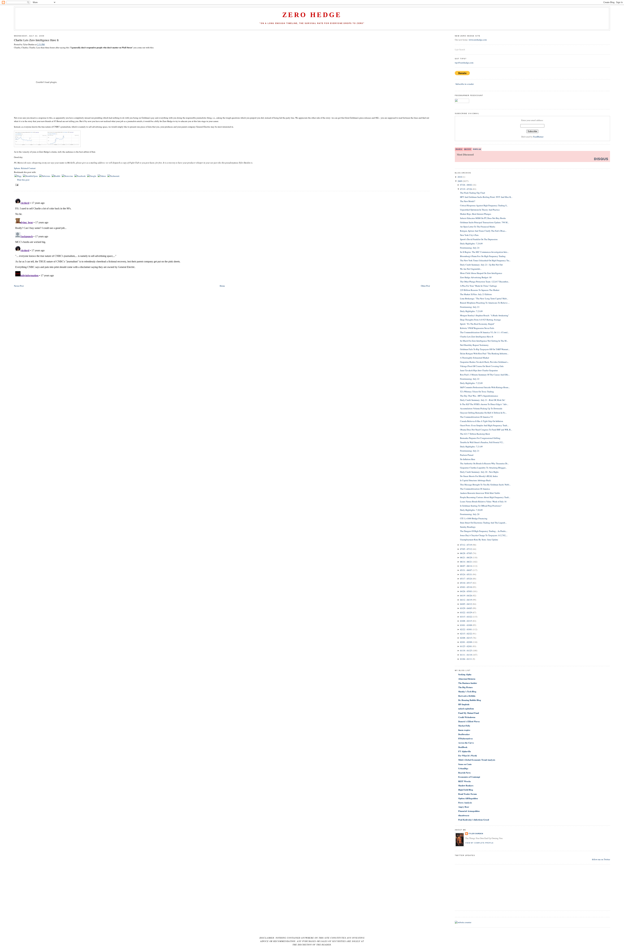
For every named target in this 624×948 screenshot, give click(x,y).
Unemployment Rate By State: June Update (479, 539)
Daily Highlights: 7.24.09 (471, 243)
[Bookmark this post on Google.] (92, 176)
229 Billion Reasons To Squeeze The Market (479, 290)
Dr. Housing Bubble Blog (469, 700)
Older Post (425, 285)
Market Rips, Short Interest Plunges (475, 213)
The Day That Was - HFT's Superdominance (479, 395)
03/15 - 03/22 (466, 616)
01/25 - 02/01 (466, 646)
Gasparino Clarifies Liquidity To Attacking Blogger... (483, 467)
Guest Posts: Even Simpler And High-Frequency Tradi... (484, 425)
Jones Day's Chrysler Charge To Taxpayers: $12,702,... (483, 535)
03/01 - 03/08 (466, 625)
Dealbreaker (464, 734)
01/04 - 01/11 (466, 658)
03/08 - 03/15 (466, 620)
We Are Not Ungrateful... (470, 268)
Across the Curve (466, 742)
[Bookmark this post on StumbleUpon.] (30, 176)
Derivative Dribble (466, 695)
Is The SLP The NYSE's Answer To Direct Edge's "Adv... (484, 404)
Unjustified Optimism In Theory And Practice (480, 209)
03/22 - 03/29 (466, 612)
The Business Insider (467, 682)
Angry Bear (463, 806)
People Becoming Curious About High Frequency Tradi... (485, 497)
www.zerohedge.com (478, 39)
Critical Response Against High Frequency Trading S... (484, 205)
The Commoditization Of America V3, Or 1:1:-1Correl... (484, 332)
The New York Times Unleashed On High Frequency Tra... (485, 260)
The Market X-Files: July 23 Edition (476, 294)
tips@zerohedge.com (464, 62)
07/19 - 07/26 (466, 189)
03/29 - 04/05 (466, 608)
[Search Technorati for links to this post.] (113, 176)
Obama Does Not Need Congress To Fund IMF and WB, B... (486, 429)
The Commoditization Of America (475, 488)
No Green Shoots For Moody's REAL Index (479, 476)
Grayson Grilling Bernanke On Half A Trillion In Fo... (483, 412)
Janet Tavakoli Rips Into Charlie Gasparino (479, 370)
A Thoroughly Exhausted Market (474, 357)
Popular (477, 149)
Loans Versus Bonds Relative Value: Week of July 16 (483, 501)
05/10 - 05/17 (466, 582)
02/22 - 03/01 (466, 629)
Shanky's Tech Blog (467, 691)
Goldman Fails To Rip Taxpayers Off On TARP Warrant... (485, 349)
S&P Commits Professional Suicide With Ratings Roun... (485, 387)
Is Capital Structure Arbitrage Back (475, 480)
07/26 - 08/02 (466, 184)
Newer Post (19, 285)
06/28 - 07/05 (466, 553)
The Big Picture (465, 687)
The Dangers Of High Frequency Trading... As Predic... (483, 531)
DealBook (462, 747)
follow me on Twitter (601, 859)
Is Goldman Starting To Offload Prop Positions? (480, 505)
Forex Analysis (465, 802)
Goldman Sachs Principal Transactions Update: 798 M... (484, 222)
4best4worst (463, 815)
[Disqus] (222, 238)
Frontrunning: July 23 (469, 306)
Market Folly (464, 725)
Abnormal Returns (466, 678)
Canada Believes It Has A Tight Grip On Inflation (481, 421)
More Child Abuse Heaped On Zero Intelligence (481, 273)
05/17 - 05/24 (466, 578)
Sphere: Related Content (25, 168)
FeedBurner (538, 136)
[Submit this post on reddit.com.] (56, 176)
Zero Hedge (312, 15)
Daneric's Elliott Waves (469, 721)
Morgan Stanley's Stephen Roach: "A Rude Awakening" (484, 315)
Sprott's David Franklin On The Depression (479, 239)
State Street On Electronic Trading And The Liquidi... (483, 522)
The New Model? (467, 201)
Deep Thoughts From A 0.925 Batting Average (480, 319)
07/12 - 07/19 (466, 544)
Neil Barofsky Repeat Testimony (474, 345)
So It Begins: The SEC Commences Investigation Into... (484, 252)
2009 (460, 181)
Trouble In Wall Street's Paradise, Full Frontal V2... (482, 442)
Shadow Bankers (465, 785)
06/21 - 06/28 (466, 557)
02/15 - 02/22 (466, 633)
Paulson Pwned (466, 455)
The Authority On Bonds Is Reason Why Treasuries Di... (484, 463)
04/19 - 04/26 (466, 595)
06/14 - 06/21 (466, 561)
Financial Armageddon (469, 811)
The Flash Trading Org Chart (472, 192)
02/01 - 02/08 (466, 642)
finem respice (464, 729)
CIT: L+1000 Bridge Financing (473, 518)
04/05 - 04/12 (466, 604)
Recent (467, 149)
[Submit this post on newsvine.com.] (67, 176)
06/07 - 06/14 (466, 565)
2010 (460, 176)
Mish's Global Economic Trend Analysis (476, 759)
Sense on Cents (465, 764)
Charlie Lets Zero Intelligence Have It (36, 40)
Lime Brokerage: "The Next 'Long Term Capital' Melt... (484, 298)
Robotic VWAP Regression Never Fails (477, 328)
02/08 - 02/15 (466, 637)
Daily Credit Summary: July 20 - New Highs (479, 471)
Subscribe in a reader (464, 83)
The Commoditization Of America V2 (476, 416)
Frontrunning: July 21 (469, 450)
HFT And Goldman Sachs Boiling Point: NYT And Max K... (486, 197)
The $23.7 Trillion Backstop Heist (475, 433)
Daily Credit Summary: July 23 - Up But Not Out (481, 264)
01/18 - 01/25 (466, 650)
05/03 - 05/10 (466, 587)
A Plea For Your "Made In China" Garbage (478, 285)
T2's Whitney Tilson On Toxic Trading (477, 391)
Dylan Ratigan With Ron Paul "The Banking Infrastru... (484, 353)
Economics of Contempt (469, 776)
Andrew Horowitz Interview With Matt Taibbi (480, 493)
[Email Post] (16, 185)
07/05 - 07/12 (466, 549)
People (459, 149)
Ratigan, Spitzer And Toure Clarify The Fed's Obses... (483, 230)
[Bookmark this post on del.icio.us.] (45, 176)
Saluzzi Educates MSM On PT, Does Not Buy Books (483, 218)
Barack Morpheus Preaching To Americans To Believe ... (484, 302)
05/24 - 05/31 (466, 574)
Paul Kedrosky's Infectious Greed (473, 819)
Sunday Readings (467, 526)
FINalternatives (465, 738)
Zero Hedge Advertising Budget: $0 (476, 277)
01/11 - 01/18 (466, 654)
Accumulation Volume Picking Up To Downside (481, 408)
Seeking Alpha (464, 674)
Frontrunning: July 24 (469, 247)
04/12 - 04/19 (466, 599)
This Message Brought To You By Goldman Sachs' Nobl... (485, 484)
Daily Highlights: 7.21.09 (471, 446)
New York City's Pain (469, 235)
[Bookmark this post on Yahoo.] (102, 176)
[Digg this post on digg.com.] (18, 176)
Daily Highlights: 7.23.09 (471, 311)
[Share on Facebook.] (80, 176)
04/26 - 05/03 (466, 591)
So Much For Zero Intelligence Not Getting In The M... (484, 340)
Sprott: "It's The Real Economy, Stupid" (477, 323)
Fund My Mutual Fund (468, 712)
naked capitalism (466, 708)
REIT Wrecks (464, 781)
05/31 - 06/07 (466, 570)
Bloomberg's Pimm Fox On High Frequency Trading (483, 256)
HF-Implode (463, 704)
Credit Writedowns (466, 717)
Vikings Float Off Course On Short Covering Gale (482, 366)
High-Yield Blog (465, 789)
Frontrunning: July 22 (469, 378)
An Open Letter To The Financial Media (477, 226)
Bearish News (464, 772)
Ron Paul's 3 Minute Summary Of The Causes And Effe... (485, 374)
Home (222, 285)
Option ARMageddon (468, 798)
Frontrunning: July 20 (469, 514)
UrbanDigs (463, 768)
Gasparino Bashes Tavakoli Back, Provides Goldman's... (484, 361)
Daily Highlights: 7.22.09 (471, 383)
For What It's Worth (467, 755)
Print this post (23, 179)
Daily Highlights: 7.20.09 (471, 509)
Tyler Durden (475, 833)
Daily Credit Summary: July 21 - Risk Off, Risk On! (482, 400)
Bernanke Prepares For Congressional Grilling (480, 438)
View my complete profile (479, 843)
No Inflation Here (467, 459)
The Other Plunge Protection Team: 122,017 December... (484, 281)
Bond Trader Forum (467, 793)
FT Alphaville (464, 751)
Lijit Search (460, 49)
